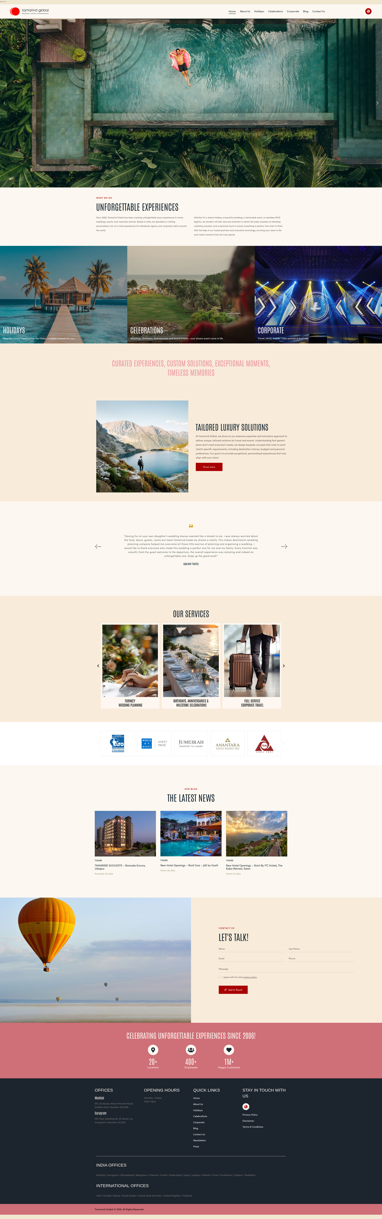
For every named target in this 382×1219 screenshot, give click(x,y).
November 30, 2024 (104, 873)
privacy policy (250, 977)
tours (98, 860)
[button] (98, 547)
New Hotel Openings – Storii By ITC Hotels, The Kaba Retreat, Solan (254, 867)
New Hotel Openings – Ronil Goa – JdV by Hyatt (189, 865)
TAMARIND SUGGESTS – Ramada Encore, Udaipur (120, 867)
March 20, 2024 (167, 870)
